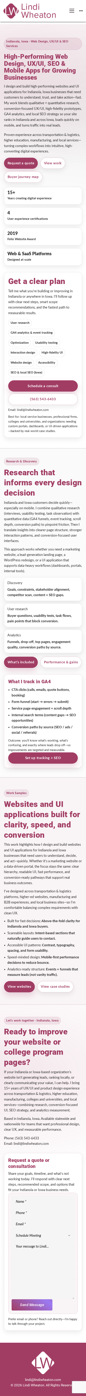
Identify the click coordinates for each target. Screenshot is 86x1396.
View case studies (55, 986)
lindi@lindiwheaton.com (33, 409)
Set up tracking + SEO (43, 758)
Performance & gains (61, 662)
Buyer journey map (23, 177)
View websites (19, 986)
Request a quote (21, 163)
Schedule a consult (43, 386)
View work (53, 163)
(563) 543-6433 (43, 399)
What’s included (21, 662)
